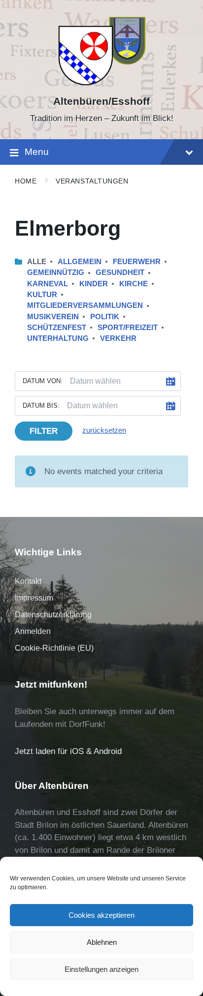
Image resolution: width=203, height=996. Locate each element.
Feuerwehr (137, 262)
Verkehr (118, 338)
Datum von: (43, 381)
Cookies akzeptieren (101, 915)
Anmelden (33, 631)
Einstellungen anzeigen (101, 969)
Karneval (47, 284)
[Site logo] (101, 84)
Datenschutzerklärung (53, 614)
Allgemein (80, 262)
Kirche (133, 284)
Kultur (42, 295)
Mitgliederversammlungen (85, 305)
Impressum (34, 598)
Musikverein (53, 317)
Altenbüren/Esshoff (101, 101)
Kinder (93, 284)
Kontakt (28, 581)
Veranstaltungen (92, 181)
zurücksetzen (104, 430)
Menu (37, 152)
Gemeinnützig (55, 272)
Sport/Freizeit (128, 328)
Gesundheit (120, 272)
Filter (44, 431)
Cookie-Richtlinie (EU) (54, 648)
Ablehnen (102, 942)
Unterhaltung (58, 338)
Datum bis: (41, 405)
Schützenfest (56, 328)
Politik (104, 317)
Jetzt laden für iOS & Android (68, 751)
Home (25, 181)
